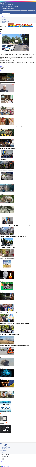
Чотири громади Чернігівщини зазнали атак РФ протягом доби (10, 193)
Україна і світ (3, 444)
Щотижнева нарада (3, 159)
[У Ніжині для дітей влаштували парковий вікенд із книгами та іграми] (7, 114)
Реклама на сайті (2, 449)
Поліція (4, 66)
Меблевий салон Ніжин (4, 448)
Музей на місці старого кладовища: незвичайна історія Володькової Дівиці (11, 126)
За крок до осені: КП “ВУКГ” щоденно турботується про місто (9, 334)
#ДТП (1, 66)
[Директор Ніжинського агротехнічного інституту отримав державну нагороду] (7, 91)
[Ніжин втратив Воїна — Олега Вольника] (7, 387)
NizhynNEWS (3, 17)
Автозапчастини (4, 22)
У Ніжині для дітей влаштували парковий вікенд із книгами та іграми (10, 6)
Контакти (3, 20)
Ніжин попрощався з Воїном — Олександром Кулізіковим (9, 399)
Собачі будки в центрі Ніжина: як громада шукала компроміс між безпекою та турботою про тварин (15, 203)
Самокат (7, 66)
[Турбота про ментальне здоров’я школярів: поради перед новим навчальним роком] (7, 289)
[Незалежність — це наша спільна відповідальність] (7, 256)
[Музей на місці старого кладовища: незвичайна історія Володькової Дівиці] (7, 125)
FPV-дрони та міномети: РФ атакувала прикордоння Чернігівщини (10, 301)
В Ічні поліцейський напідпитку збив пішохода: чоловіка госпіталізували (11, 356)
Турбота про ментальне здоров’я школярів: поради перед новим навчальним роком (13, 290)
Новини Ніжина (4, 19)
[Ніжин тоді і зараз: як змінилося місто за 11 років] (7, 80)
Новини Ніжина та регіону (5, 456)
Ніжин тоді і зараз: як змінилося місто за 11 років (7, 4)
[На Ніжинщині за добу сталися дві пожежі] (7, 168)
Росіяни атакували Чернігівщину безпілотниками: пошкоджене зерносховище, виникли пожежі (14, 345)
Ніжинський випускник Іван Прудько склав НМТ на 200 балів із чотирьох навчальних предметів (15, 225)
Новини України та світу (5, 457)
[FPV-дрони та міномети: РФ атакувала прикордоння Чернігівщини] (7, 300)
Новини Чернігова (4, 18)
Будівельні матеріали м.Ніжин (5, 21)
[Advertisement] (18, 438)
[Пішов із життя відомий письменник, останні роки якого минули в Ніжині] (7, 278)
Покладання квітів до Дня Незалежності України (7, 247)
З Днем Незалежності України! (4, 269)
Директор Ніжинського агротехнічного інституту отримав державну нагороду (12, 93)
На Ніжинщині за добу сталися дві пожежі (7, 9)
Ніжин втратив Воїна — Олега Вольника (6, 388)
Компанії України (4, 446)
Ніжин (2, 66)
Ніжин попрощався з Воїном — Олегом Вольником (8, 8)
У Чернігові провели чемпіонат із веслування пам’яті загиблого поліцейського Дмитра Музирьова (15, 323)
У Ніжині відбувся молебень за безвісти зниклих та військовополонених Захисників (13, 312)
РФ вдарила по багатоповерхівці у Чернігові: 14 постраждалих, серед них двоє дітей (13, 236)
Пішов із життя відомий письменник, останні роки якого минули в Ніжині (11, 280)
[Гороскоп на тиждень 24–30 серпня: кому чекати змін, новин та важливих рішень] (7, 376)
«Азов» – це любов (4, 7)
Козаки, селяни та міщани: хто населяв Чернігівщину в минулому (10, 214)
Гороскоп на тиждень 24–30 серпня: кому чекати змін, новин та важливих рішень (12, 377)
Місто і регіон (2, 27)
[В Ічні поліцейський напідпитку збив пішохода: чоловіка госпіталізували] (7, 354)
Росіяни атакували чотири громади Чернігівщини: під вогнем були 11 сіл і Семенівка (13, 367)
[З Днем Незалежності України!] (7, 267)
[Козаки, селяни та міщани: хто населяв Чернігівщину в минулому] (7, 213)
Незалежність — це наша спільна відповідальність (7, 258)
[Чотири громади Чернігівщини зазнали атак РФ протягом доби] (7, 191)
